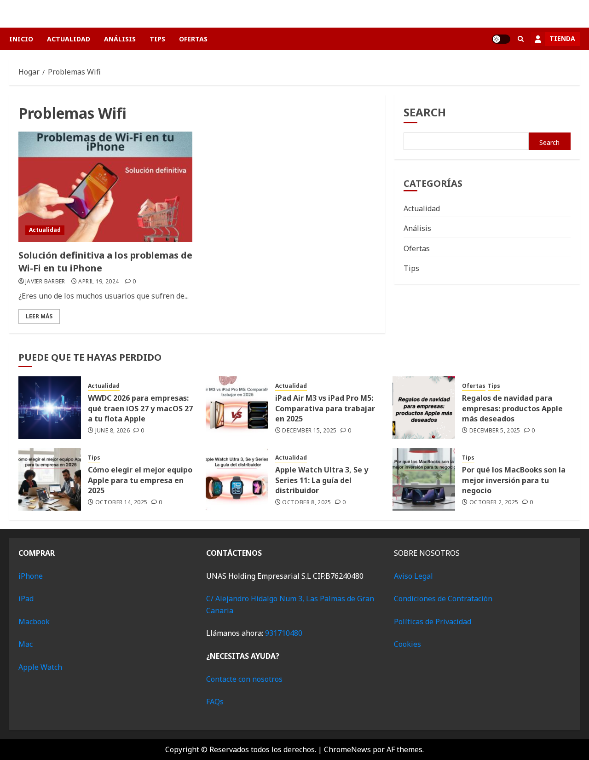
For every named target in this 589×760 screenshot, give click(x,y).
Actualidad (68, 39)
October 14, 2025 (121, 502)
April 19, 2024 (98, 281)
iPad (26, 598)
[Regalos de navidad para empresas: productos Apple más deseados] (424, 407)
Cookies (407, 644)
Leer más (39, 316)
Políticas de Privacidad (432, 621)
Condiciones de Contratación (443, 598)
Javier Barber (45, 281)
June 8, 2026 (112, 430)
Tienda (562, 38)
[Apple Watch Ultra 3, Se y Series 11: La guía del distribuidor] (237, 479)
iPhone (30, 576)
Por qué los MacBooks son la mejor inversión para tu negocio (514, 480)
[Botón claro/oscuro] (501, 39)
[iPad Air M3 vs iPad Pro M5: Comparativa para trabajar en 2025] (237, 407)
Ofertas (193, 39)
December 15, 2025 (309, 430)
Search (425, 112)
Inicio (21, 39)
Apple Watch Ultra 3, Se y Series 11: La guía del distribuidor (321, 480)
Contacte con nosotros (244, 679)
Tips (157, 39)
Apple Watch (40, 667)
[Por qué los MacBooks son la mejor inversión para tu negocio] (424, 479)
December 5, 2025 (494, 430)
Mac (25, 644)
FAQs (215, 702)
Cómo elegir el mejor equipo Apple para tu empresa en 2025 (140, 480)
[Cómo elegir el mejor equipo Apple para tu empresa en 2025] (49, 479)
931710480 (283, 633)
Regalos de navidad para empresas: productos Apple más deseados (512, 408)
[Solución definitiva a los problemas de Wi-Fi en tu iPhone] (105, 187)
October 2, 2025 (493, 502)
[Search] (520, 39)
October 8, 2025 (306, 502)
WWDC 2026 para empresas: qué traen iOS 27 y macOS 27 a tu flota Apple (140, 408)
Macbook (34, 621)
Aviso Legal (413, 576)
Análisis (120, 39)
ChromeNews (347, 749)
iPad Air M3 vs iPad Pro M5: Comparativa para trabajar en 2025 (325, 408)
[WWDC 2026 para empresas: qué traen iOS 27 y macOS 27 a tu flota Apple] (49, 407)
